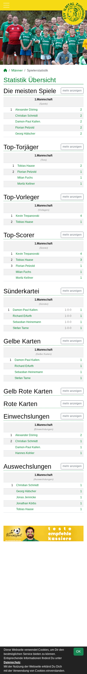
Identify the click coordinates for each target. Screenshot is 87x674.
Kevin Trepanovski (27, 215)
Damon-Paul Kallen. (28, 121)
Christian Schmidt (26, 115)
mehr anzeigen (72, 90)
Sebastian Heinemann (27, 322)
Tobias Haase (26, 165)
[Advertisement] (43, 594)
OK (78, 651)
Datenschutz (12, 662)
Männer (17, 70)
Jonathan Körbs (26, 503)
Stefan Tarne (21, 328)
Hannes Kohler (24, 453)
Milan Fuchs (25, 177)
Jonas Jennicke (26, 497)
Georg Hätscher (25, 133)
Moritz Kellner (26, 183)
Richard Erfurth (22, 316)
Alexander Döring (26, 109)
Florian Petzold (24, 127)
